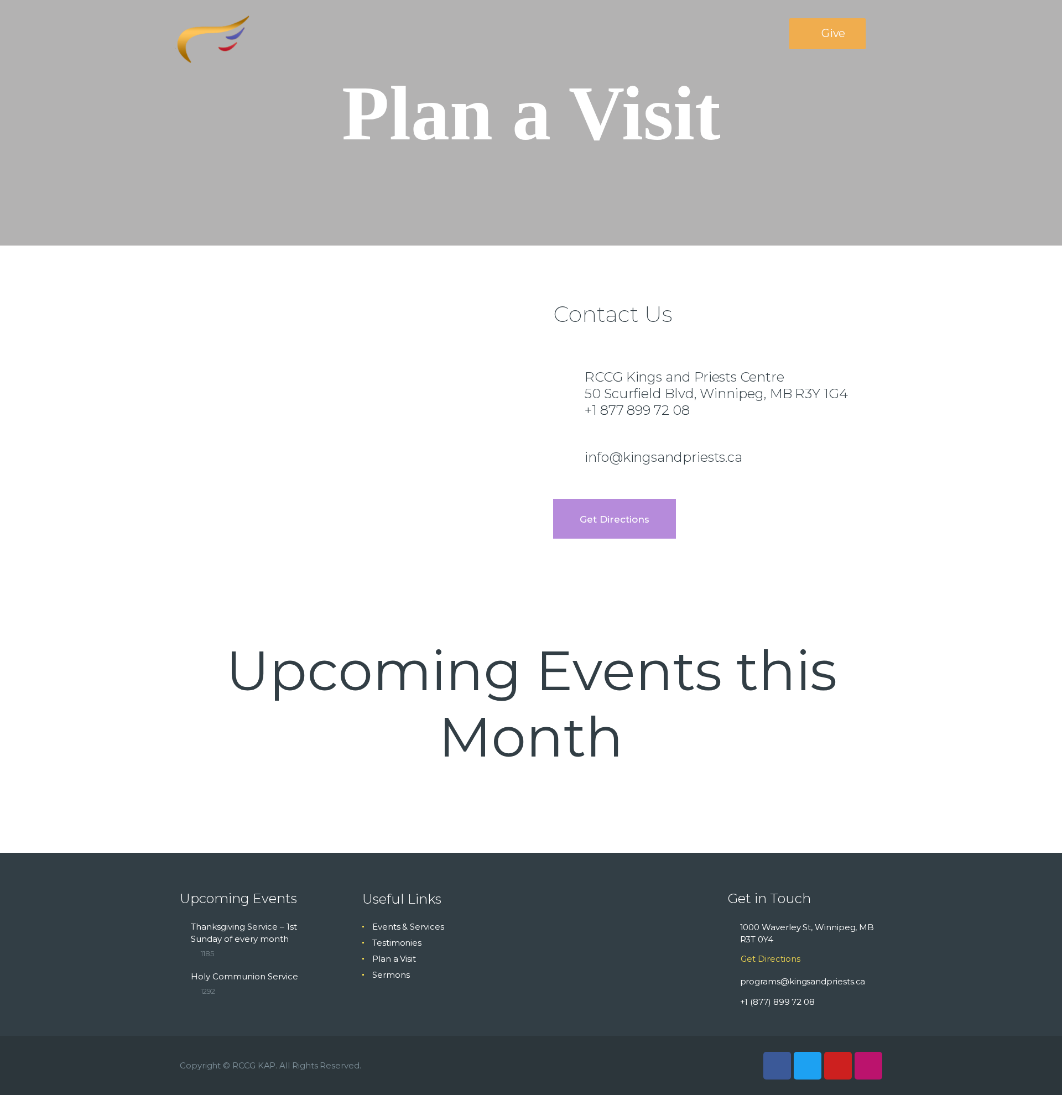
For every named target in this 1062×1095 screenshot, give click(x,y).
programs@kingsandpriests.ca (803, 981)
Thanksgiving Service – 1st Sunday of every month (244, 932)
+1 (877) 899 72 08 (777, 1002)
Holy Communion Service (244, 976)
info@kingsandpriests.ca (663, 457)
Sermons (390, 974)
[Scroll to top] (1034, 1068)
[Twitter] (807, 1066)
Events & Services (408, 926)
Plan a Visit (394, 958)
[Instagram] (868, 1066)
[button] (827, 33)
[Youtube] (838, 1066)
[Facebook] (777, 1066)
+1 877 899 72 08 (637, 410)
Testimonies (396, 942)
